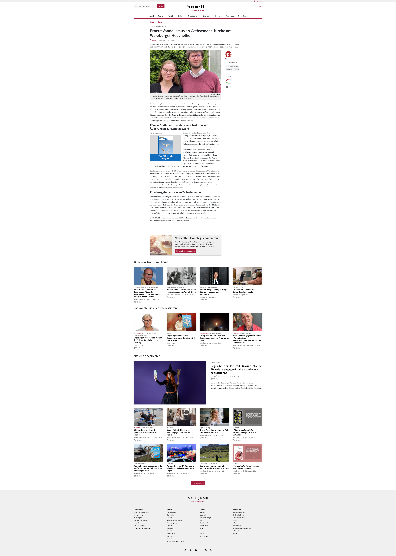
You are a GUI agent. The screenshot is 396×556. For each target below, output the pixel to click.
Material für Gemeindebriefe (242, 528)
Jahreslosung (237, 526)
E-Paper (169, 518)
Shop (260, 6)
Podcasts (136, 523)
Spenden (235, 534)
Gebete (235, 523)
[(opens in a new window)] (185, 550)
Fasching (202, 512)
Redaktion (170, 528)
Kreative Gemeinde (239, 518)
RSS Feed (236, 531)
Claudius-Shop (171, 512)
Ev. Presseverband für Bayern (176, 541)
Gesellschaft (193, 16)
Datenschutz (171, 534)
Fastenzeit (203, 515)
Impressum (170, 536)
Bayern (218, 16)
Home (152, 21)
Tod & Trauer (204, 536)
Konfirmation (204, 531)
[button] (153, 40)
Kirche (160, 16)
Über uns (169, 539)
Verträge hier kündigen (174, 520)
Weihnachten (204, 526)
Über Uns (242, 16)
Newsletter (230, 16)
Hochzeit (202, 534)
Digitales (206, 16)
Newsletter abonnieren (185, 251)
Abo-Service (170, 515)
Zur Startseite (198, 483)
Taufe (201, 528)
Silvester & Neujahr (206, 523)
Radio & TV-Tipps (139, 526)
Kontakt (169, 526)
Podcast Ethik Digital (140, 520)
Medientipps (138, 518)
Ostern (202, 520)
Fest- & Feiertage (205, 518)
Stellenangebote (172, 523)
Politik (170, 16)
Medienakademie (238, 515)
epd (226, 58)
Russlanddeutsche (232, 67)
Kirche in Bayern (139, 515)
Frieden (236, 70)
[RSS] (211, 550)
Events (235, 520)
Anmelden (259, 1)
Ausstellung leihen (239, 512)
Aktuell (151, 16)
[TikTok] (201, 550)
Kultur (180, 16)
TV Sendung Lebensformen (142, 528)
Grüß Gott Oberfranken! (141, 512)
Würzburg (229, 70)
